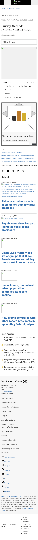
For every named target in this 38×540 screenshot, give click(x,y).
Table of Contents (9, 42)
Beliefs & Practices (16, 153)
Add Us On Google (8, 36)
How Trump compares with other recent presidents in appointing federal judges (18, 321)
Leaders (20, 158)
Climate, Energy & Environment (10, 155)
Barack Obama (5, 153)
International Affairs (8, 402)
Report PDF (8, 90)
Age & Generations (8, 420)
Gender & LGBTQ (7, 424)
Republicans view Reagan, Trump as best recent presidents (18, 227)
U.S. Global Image (31, 161)
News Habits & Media (9, 444)
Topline (7, 94)
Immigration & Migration (10, 407)
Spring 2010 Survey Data (13, 97)
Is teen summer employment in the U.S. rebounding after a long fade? (19, 368)
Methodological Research (10, 449)
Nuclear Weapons (28, 158)
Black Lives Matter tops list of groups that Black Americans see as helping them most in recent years (18, 257)
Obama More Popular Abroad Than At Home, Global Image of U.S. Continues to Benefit (17, 20)
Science (4, 436)
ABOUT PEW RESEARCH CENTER (11, 496)
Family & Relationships (9, 427)
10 (26, 86)
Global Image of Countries (8, 158)
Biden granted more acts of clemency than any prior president (18, 205)
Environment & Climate (27, 155)
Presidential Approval (19, 161)
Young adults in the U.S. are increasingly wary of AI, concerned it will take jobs (19, 352)
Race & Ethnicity (7, 411)
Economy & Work (7, 431)
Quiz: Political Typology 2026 (16, 345)
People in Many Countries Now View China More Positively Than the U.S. (19, 361)
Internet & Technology (9, 440)
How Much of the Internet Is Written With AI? (19, 338)
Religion (4, 415)
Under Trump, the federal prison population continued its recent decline (17, 290)
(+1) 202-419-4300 (7, 392)
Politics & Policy (7, 398)
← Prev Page (6, 83)
